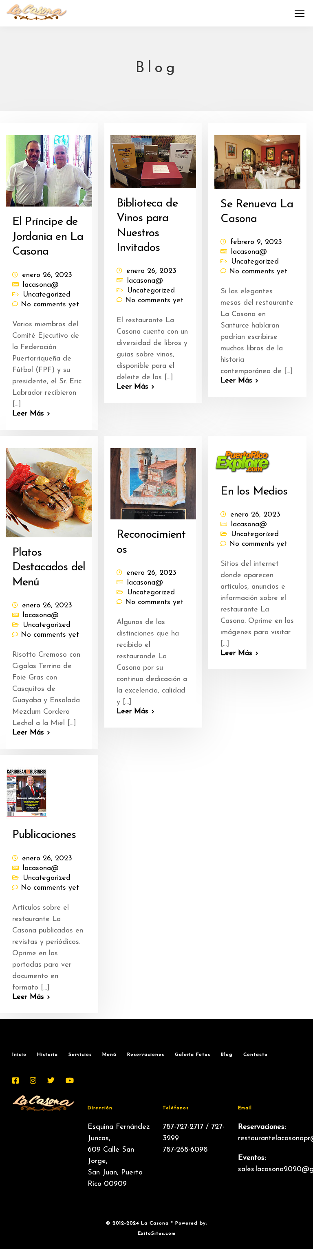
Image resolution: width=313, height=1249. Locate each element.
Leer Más (28, 414)
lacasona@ (41, 285)
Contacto (255, 1054)
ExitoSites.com (157, 1233)
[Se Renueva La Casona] (257, 159)
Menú (109, 1054)
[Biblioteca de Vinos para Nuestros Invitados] (153, 158)
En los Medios (253, 491)
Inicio (19, 1054)
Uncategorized (47, 295)
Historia (47, 1054)
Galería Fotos (192, 1054)
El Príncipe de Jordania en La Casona (47, 236)
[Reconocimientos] (153, 480)
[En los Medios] (243, 458)
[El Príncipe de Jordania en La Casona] (49, 168)
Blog (227, 1054)
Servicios (80, 1054)
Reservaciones (145, 1054)
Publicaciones (44, 835)
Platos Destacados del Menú (48, 567)
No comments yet (50, 304)
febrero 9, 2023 (256, 242)
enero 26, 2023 (47, 275)
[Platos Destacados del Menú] (49, 489)
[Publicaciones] (26, 790)
